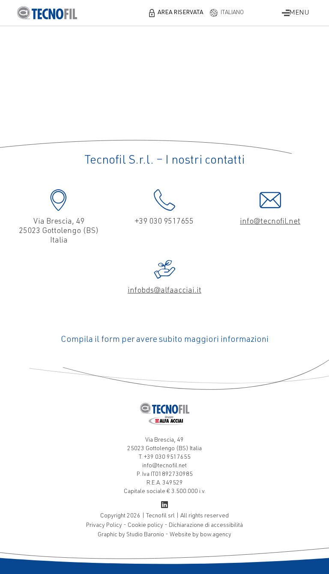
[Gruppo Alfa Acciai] (166, 423)
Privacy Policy (104, 526)
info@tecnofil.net (270, 222)
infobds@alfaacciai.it (164, 291)
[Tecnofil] (164, 408)
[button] (176, 12)
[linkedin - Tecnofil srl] (164, 506)
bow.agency (215, 535)
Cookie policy (146, 526)
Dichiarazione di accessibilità (206, 526)
